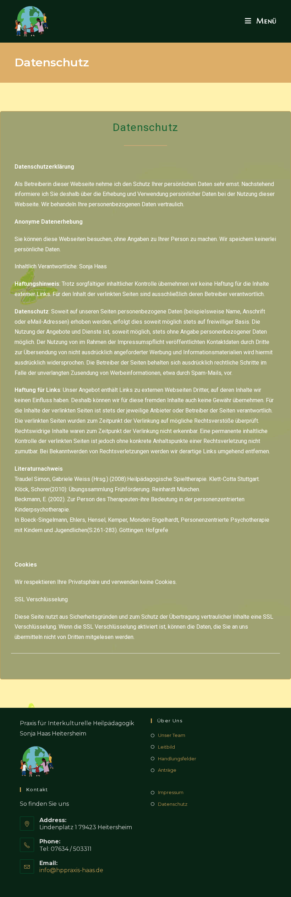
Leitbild (166, 747)
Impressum (170, 792)
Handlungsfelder (177, 758)
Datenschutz (172, 804)
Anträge (167, 770)
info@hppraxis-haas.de (71, 870)
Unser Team (171, 735)
